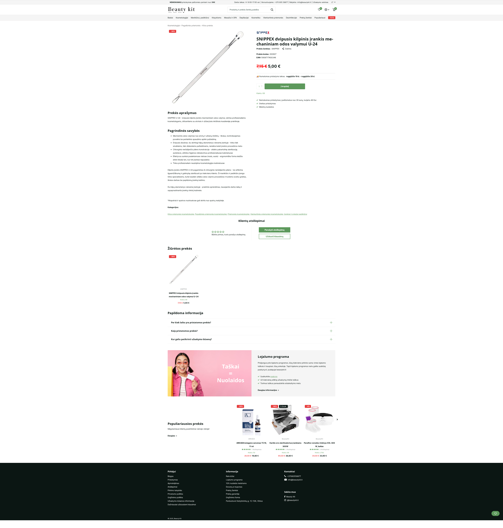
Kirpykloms (216, 18)
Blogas (170, 476)
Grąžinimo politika (175, 497)
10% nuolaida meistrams (236, 483)
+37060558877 (293, 476)
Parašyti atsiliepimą (274, 230)
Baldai (170, 18)
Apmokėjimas (173, 483)
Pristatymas (173, 480)
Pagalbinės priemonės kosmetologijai (211, 214)
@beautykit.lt (292, 500)
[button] (262, 84)
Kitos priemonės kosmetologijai (181, 214)
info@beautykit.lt (294, 480)
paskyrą (273, 376)
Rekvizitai (230, 476)
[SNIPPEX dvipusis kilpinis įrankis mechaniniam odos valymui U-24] (183, 270)
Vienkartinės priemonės (273, 18)
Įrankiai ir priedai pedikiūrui (295, 214)
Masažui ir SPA (230, 18)
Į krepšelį (285, 86)
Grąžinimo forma (233, 497)
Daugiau (172, 436)
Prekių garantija (232, 494)
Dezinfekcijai (291, 18)
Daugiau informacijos (267, 390)
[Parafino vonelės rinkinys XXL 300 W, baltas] (319, 419)
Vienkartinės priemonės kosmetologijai (266, 214)
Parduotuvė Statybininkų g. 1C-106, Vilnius (244, 501)
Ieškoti (272, 10)
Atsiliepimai (172, 487)
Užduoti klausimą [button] (274, 236)
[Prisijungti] (326, 10)
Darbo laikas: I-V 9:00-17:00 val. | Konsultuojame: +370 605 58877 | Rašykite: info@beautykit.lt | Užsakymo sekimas (281, 2)
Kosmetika (256, 18)
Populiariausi (320, 18)
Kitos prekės (207, 25)
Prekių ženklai (306, 18)
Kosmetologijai (182, 18)
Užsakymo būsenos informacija (181, 501)
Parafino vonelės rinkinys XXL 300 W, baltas (319, 444)
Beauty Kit (290, 496)
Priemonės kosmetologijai (238, 214)
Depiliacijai (244, 18)
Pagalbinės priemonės (191, 25)
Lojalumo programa (234, 480)
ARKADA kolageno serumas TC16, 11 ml (251, 444)
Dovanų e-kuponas (234, 487)
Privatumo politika (175, 494)
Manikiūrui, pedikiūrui (200, 18)
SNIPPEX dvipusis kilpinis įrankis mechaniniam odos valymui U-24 (183, 295)
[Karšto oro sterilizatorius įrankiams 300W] (285, 419)
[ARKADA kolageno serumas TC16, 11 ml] (251, 419)
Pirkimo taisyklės (175, 490)
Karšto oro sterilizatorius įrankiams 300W (285, 444)
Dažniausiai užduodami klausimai (182, 504)
